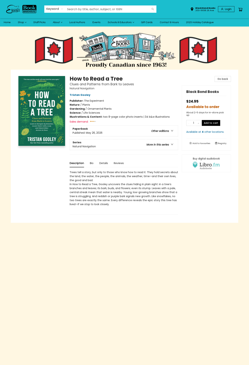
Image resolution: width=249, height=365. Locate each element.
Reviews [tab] (119, 163)
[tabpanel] (124, 192)
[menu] (124, 22)
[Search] (152, 9)
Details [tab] (103, 163)
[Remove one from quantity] (188, 123)
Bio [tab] (92, 163)
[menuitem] (7, 22)
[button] (203, 9)
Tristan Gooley (80, 95)
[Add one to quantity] (198, 123)
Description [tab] (77, 163)
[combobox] (54, 8)
